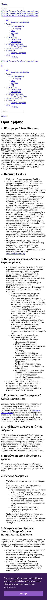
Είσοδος (4, 4)
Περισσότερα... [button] (10, 587)
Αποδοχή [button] (23, 594)
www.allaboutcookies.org (15, 254)
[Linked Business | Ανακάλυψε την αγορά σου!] (19, 11)
